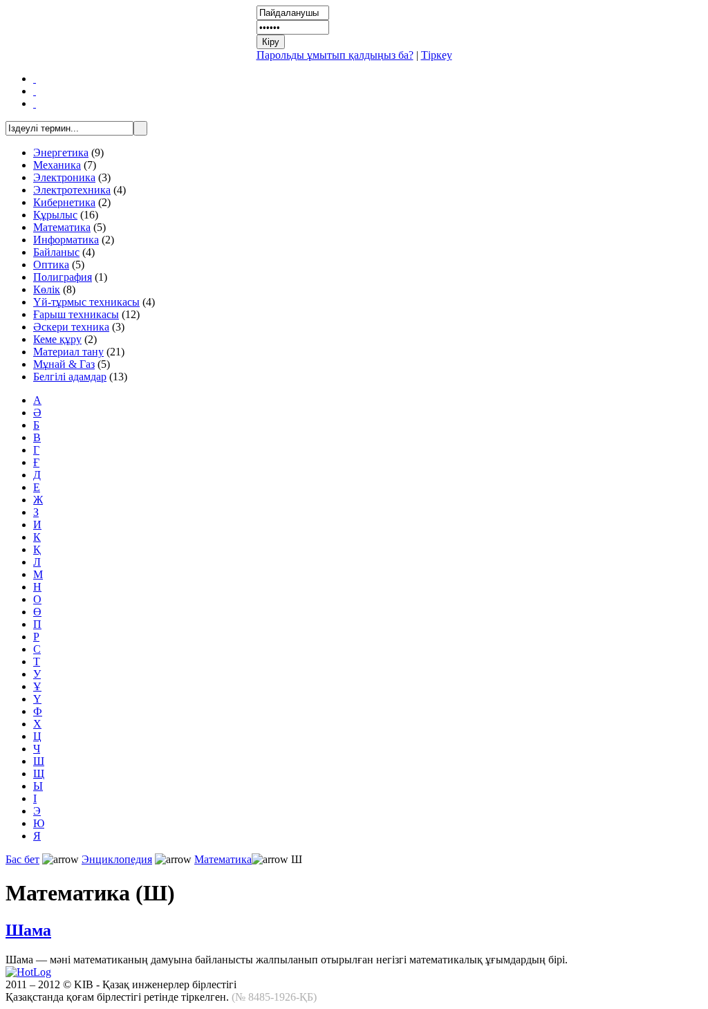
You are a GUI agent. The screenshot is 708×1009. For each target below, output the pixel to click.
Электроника (64, 177)
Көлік (46, 289)
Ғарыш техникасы (76, 314)
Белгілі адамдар (69, 376)
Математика (62, 227)
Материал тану (68, 352)
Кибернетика (64, 202)
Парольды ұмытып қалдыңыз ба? (335, 55)
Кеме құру (57, 339)
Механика (57, 165)
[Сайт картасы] (34, 91)
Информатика (66, 240)
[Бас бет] (34, 78)
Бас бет (22, 859)
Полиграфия (62, 277)
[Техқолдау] (34, 103)
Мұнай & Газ (64, 364)
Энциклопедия (117, 859)
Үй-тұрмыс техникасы (86, 302)
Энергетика (60, 152)
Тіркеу (436, 55)
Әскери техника (71, 327)
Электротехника (72, 190)
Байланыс (56, 252)
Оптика (51, 264)
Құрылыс (55, 215)
